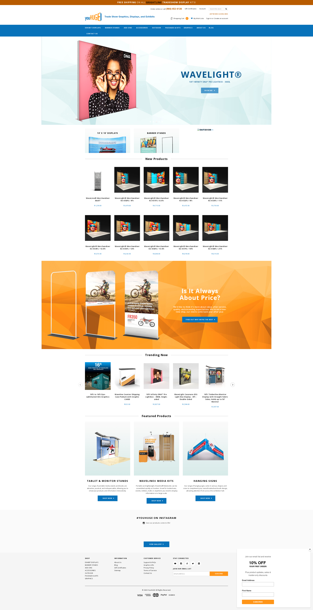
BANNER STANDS (112, 28)
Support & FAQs (150, 562)
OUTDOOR (156, 28)
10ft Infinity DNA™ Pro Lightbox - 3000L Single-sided (156, 396)
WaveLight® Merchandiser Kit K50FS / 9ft (127, 199)
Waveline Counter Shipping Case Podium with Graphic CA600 (127, 396)
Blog (211, 28)
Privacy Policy (149, 568)
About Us (201, 28)
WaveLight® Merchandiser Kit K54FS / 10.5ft (97, 247)
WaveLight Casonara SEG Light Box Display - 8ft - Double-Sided (185, 396)
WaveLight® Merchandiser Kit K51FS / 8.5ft (156, 199)
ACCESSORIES (142, 28)
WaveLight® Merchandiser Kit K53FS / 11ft (215, 199)
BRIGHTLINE (154, 2)
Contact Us (92, 34)
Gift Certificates (120, 568)
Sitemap (117, 570)
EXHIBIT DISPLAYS (93, 28)
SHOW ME (208, 89)
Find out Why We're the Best (199, 320)
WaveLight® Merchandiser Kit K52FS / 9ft (185, 199)
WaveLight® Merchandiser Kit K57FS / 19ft (185, 247)
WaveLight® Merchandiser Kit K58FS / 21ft (215, 247)
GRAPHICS (188, 28)
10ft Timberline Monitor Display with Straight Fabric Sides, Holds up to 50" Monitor (215, 398)
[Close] (310, 549)
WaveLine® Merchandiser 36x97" (98, 199)
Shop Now (107, 498)
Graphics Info (149, 565)
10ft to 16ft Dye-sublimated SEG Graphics (97, 395)
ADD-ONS (128, 28)
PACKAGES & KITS (172, 28)
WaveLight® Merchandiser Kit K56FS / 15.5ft (156, 247)
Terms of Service (150, 570)
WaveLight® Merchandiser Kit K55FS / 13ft (127, 247)
